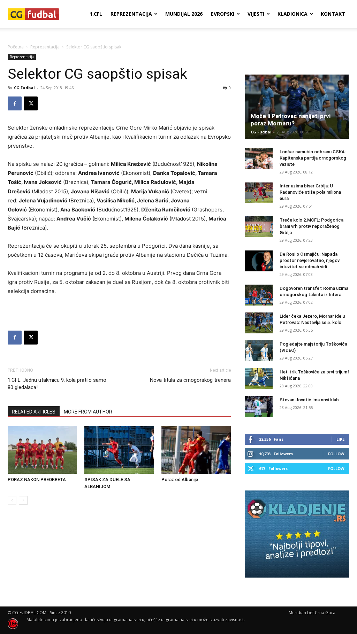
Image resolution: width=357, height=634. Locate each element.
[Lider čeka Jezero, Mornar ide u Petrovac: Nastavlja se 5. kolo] (259, 322)
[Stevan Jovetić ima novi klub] (259, 406)
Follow (336, 453)
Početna (16, 47)
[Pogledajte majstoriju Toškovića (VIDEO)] (259, 350)
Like (340, 439)
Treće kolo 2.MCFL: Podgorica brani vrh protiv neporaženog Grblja (311, 226)
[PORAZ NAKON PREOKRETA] (42, 450)
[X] (31, 103)
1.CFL (96, 13)
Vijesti (256, 13)
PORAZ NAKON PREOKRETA (37, 479)
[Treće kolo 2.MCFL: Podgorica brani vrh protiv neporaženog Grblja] (259, 226)
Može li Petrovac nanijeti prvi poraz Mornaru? (291, 120)
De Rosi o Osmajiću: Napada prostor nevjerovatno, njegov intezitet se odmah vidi (310, 260)
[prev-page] (12, 500)
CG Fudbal (24, 87)
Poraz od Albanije (179, 479)
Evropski (222, 13)
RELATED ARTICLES (33, 412)
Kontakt (333, 13)
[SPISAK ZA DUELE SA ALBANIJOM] (119, 450)
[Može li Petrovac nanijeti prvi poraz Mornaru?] (297, 107)
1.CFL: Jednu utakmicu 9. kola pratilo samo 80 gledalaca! (57, 384)
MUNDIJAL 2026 (184, 13)
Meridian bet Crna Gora (312, 613)
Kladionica (292, 13)
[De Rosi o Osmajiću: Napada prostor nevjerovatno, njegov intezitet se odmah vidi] (259, 260)
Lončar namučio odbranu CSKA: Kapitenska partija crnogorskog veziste (313, 158)
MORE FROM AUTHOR (88, 412)
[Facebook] (15, 103)
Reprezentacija (131, 13)
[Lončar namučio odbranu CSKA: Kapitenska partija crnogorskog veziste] (259, 158)
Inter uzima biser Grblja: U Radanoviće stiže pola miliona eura (310, 192)
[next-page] (23, 500)
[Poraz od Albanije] (196, 450)
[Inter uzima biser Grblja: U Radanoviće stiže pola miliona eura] (259, 192)
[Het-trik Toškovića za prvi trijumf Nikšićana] (259, 378)
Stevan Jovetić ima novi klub (309, 399)
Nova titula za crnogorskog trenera (190, 380)
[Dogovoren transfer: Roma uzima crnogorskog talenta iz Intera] (259, 295)
